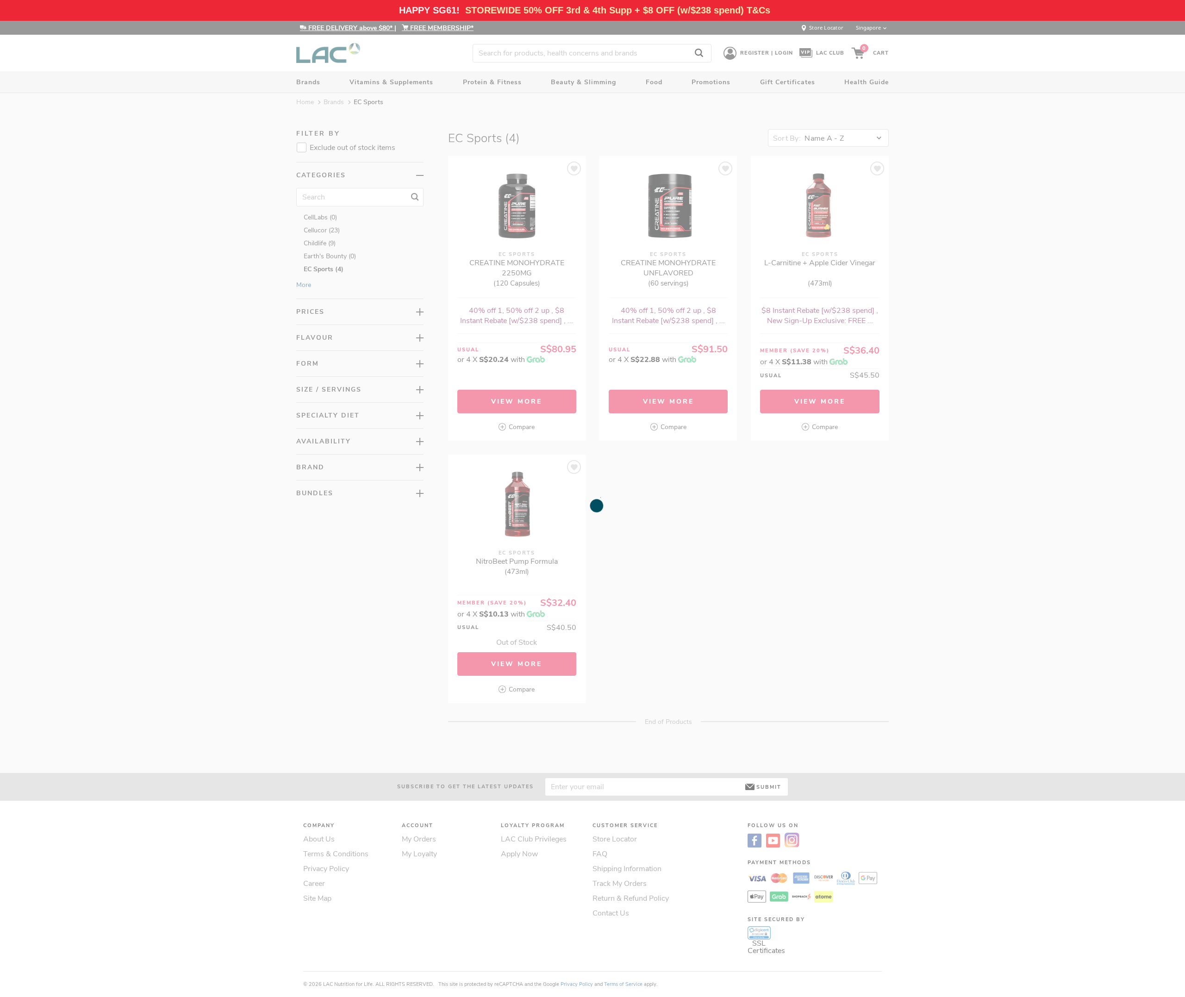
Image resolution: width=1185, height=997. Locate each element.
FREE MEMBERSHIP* (441, 28)
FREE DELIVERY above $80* (350, 28)
